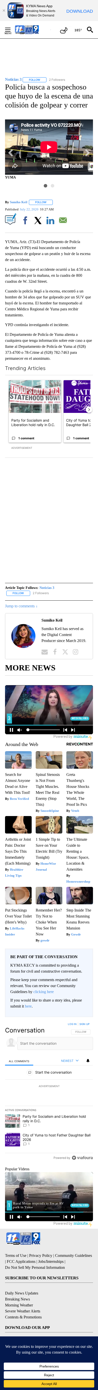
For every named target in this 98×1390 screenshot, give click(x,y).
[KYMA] (32, 29)
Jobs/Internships (51, 1261)
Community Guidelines (73, 1255)
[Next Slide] (89, 409)
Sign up (84, 1023)
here (28, 1006)
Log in (72, 1023)
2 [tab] (52, 185)
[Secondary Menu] (11, 30)
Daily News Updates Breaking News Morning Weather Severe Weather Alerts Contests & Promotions (23, 1305)
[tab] (19, 1061)
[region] (49, 1092)
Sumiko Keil (18, 202)
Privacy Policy (40, 1255)
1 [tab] (45, 185)
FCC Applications (21, 1261)
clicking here (43, 992)
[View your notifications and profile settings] (88, 1061)
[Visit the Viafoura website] (82, 1158)
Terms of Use (15, 1255)
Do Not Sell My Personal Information (35, 1267)
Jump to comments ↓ (21, 606)
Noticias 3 (46, 588)
